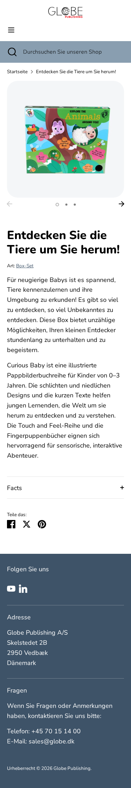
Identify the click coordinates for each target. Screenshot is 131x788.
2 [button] (66, 205)
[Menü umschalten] (11, 30)
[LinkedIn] (23, 588)
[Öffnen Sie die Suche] (11, 52)
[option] (65, 139)
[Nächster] (121, 204)
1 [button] (57, 204)
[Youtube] (11, 588)
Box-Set (25, 265)
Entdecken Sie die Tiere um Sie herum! (76, 71)
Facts (14, 488)
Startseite (17, 71)
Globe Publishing (71, 768)
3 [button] (75, 205)
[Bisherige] (9, 204)
